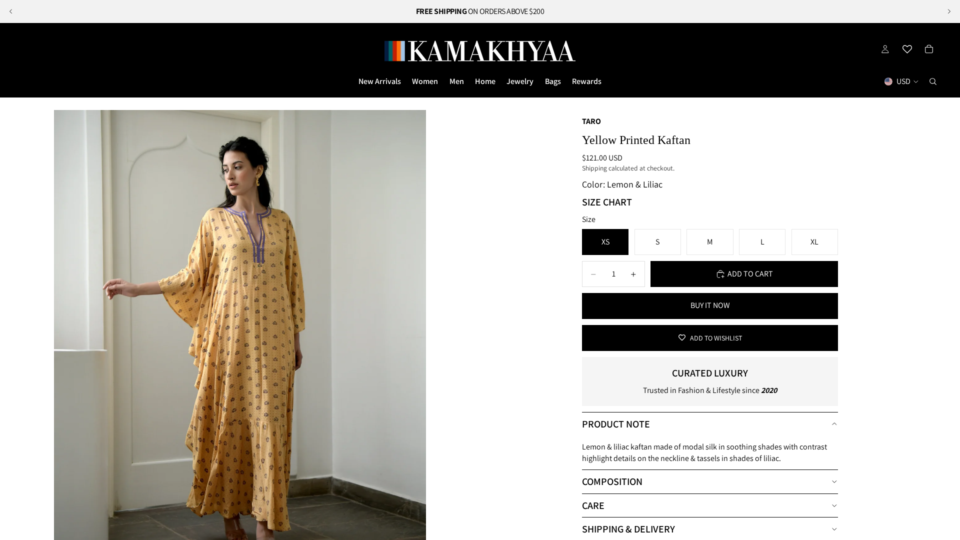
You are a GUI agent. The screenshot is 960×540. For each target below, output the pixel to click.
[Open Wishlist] (907, 49)
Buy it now (710, 305)
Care (593, 505)
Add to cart (750, 273)
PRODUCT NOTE (616, 424)
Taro (591, 121)
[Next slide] (949, 11)
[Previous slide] (11, 11)
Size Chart (607, 202)
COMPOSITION (612, 481)
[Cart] (929, 49)
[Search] (933, 81)
